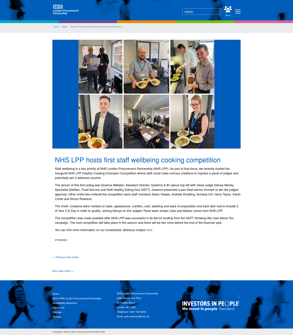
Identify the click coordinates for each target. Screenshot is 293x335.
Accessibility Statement (65, 303)
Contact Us (58, 307)
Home (56, 26)
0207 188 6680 (138, 311)
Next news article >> (63, 271)
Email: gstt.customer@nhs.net (133, 316)
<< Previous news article (65, 257)
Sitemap (57, 312)
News (64, 26)
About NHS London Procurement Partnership (77, 298)
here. (149, 230)
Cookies (57, 316)
